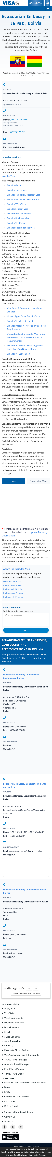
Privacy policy (33, 1155)
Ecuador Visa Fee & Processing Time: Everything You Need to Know (25, 347)
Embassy (8, 1045)
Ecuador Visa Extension (18, 353)
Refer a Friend (11, 1106)
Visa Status (9, 1013)
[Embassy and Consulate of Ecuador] (17, 61)
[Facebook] (4, 1126)
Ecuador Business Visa (18, 218)
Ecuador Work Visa (16, 204)
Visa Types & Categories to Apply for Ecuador (24, 310)
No (36, 988)
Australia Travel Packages (16, 1064)
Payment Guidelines (14, 1022)
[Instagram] (20, 1126)
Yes (29, 988)
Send (26, 630)
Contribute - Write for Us (16, 1096)
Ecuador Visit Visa (16, 223)
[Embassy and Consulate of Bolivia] (34, 61)
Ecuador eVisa (14, 185)
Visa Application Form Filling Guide (21, 1054)
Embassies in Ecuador (13, 597)
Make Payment (11, 1027)
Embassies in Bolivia (12, 589)
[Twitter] (12, 1126)
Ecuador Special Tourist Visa (21, 227)
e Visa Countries (12, 1036)
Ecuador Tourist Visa (17, 190)
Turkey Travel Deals (14, 1073)
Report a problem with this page (26, 993)
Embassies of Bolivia (12, 585)
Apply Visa (9, 1008)
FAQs (7, 1092)
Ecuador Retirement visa (19, 213)
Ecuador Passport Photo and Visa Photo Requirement (26, 327)
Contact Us (9, 1116)
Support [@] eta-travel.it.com (18, 1112)
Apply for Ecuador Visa (16, 569)
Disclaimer (9, 1101)
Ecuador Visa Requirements (20, 321)
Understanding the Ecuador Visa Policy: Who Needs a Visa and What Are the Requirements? (26, 337)
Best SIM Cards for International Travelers (25, 1082)
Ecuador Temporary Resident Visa (23, 194)
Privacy (36, 1146)
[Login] (47, 3)
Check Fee (9, 1032)
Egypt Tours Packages (14, 1069)
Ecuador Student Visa (17, 208)
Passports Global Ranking (17, 1050)
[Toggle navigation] (47, 8)
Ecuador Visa (8, 175)
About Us (9, 1121)
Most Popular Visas (12, 581)
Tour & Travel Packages (15, 1059)
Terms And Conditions (22, 1146)
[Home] (11, 2)
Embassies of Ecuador (13, 593)
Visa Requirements (13, 1017)
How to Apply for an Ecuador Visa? (24, 316)
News (7, 1087)
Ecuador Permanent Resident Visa (23, 199)
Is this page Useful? (15, 988)
